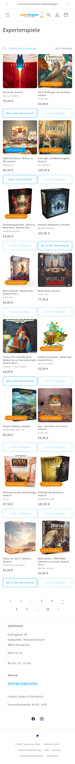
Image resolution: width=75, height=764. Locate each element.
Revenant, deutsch (13, 92)
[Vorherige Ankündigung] (7, 4)
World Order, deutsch (49, 290)
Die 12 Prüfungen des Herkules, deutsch (54, 94)
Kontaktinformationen (32, 755)
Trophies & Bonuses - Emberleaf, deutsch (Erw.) (55, 358)
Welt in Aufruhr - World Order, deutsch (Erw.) (18, 292)
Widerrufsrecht (52, 744)
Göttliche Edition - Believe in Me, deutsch (18, 160)
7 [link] (62, 601)
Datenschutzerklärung (29, 750)
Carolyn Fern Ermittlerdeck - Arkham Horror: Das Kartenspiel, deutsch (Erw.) (20, 360)
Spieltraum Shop (31, 744)
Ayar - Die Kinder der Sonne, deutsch (53, 428)
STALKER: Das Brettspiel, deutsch (51, 494)
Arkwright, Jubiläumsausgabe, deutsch (54, 160)
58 (47, 609)
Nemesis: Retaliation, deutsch (53, 224)
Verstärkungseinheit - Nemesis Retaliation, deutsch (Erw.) (19, 226)
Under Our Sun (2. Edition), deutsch (17, 560)
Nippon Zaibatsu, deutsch (16, 426)
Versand (56, 750)
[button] (7, 15)
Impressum (52, 755)
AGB (46, 750)
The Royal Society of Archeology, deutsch (20, 494)
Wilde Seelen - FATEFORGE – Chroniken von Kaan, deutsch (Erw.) (53, 561)
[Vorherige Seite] (10, 601)
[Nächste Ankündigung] (68, 4)
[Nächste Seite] (58, 609)
